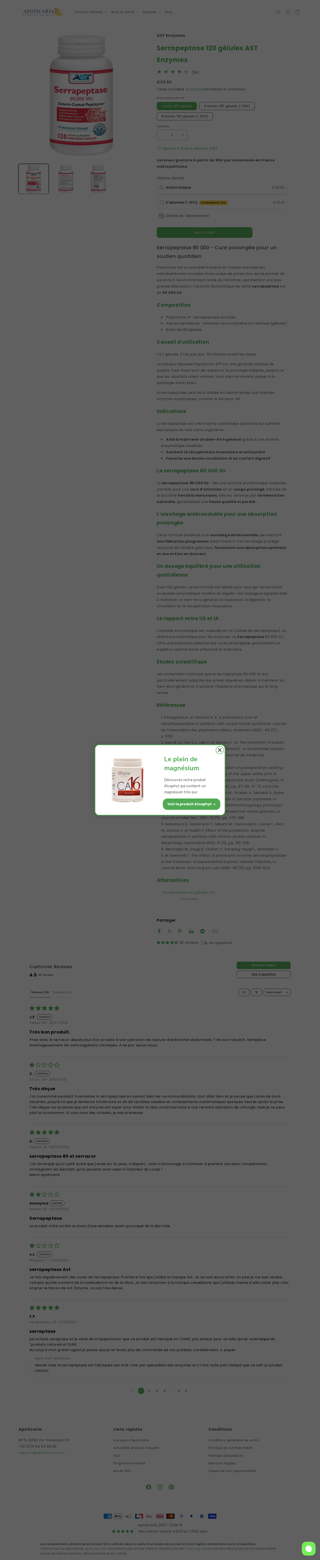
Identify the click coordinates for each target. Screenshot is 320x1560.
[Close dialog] (220, 750)
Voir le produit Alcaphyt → (191, 804)
